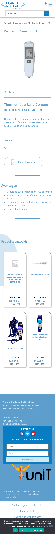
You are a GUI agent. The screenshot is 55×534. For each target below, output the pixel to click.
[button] (50, 5)
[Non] (51, 526)
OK (15, 530)
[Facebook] (21, 433)
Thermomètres (20, 23)
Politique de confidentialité (27, 517)
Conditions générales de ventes (27, 505)
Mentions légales (27, 511)
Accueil (7, 23)
